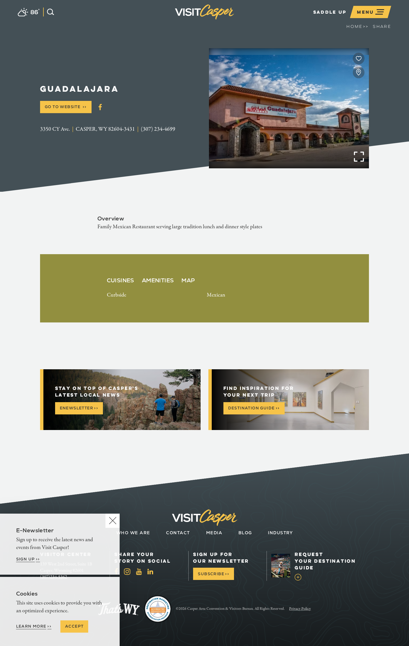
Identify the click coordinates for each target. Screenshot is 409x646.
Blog (245, 532)
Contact (178, 532)
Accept (74, 626)
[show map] (358, 72)
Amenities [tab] (158, 280)
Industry (280, 532)
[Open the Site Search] (48, 12)
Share (382, 26)
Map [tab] (188, 280)
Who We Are (133, 532)
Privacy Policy (300, 608)
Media (214, 532)
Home (357, 26)
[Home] (233, 20)
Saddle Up (330, 12)
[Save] (358, 58)
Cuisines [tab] (120, 280)
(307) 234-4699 (158, 129)
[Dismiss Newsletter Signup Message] (112, 521)
